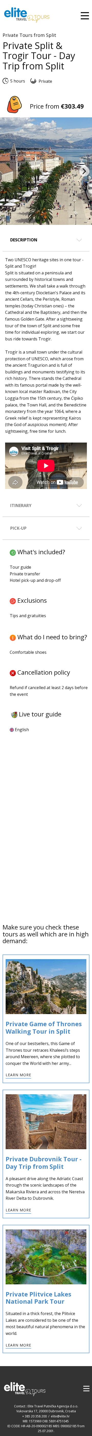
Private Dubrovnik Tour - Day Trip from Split (44, 1163)
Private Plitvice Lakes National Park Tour (38, 1298)
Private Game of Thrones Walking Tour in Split (44, 1027)
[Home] (27, 15)
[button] (84, 171)
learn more (18, 1074)
